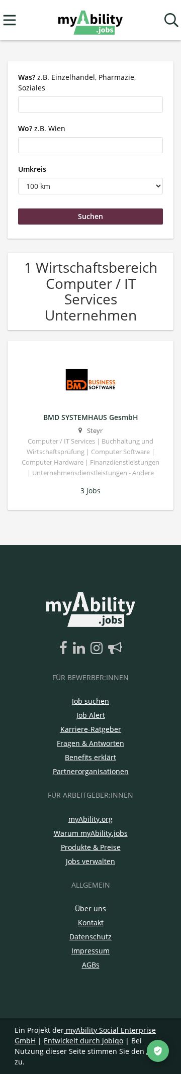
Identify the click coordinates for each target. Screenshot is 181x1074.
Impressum (90, 950)
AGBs (91, 965)
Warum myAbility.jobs (91, 833)
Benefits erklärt (90, 757)
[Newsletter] (115, 648)
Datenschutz (90, 936)
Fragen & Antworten (90, 743)
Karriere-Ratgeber (90, 729)
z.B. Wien (41, 128)
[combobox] (90, 104)
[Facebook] (65, 648)
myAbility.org (90, 819)
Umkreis (32, 169)
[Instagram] (98, 648)
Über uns (90, 908)
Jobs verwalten (90, 861)
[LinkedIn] (80, 648)
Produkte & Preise (91, 847)
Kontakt (91, 922)
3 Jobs (90, 490)
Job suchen (90, 701)
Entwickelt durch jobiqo (83, 1040)
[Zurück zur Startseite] (90, 20)
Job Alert (90, 715)
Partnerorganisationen (91, 771)
